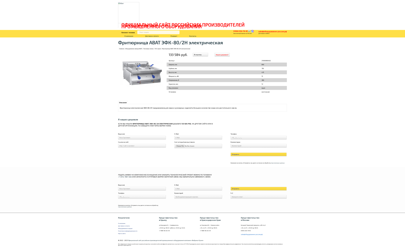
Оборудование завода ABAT (133, 48)
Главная (121, 48)
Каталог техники (128, 32)
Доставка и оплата (152, 36)
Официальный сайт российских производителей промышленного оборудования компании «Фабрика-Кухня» (165, 240)
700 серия (158, 48)
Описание (123, 102)
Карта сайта (122, 233)
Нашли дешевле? (222, 55)
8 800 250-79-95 (241, 31)
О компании (128, 36)
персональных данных (278, 163)
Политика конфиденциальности (127, 231)
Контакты (192, 36)
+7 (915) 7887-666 (125, 177)
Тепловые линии (148, 48)
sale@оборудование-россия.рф (272, 31)
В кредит (174, 36)
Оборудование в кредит (125, 228)
